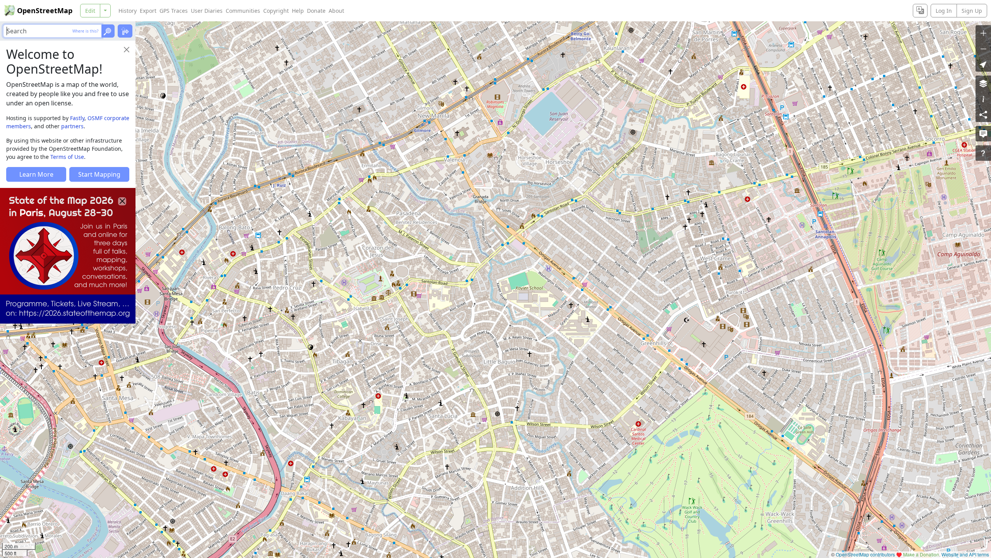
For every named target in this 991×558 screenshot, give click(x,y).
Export (148, 10)
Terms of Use (67, 156)
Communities (243, 10)
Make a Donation (921, 554)
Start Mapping (99, 174)
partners (72, 126)
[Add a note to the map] (983, 133)
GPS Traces (173, 10)
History (127, 10)
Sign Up (972, 10)
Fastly (77, 118)
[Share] (983, 114)
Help (298, 10)
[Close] (126, 49)
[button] (983, 64)
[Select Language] (920, 10)
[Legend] (983, 99)
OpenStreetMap (44, 10)
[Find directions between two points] (125, 31)
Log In (944, 10)
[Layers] (983, 83)
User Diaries (207, 10)
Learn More (36, 174)
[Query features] (983, 153)
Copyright (276, 10)
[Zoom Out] (983, 48)
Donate (316, 10)
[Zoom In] (983, 33)
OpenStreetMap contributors (865, 554)
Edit (90, 10)
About (336, 10)
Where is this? (85, 31)
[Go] (108, 31)
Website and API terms (965, 554)
